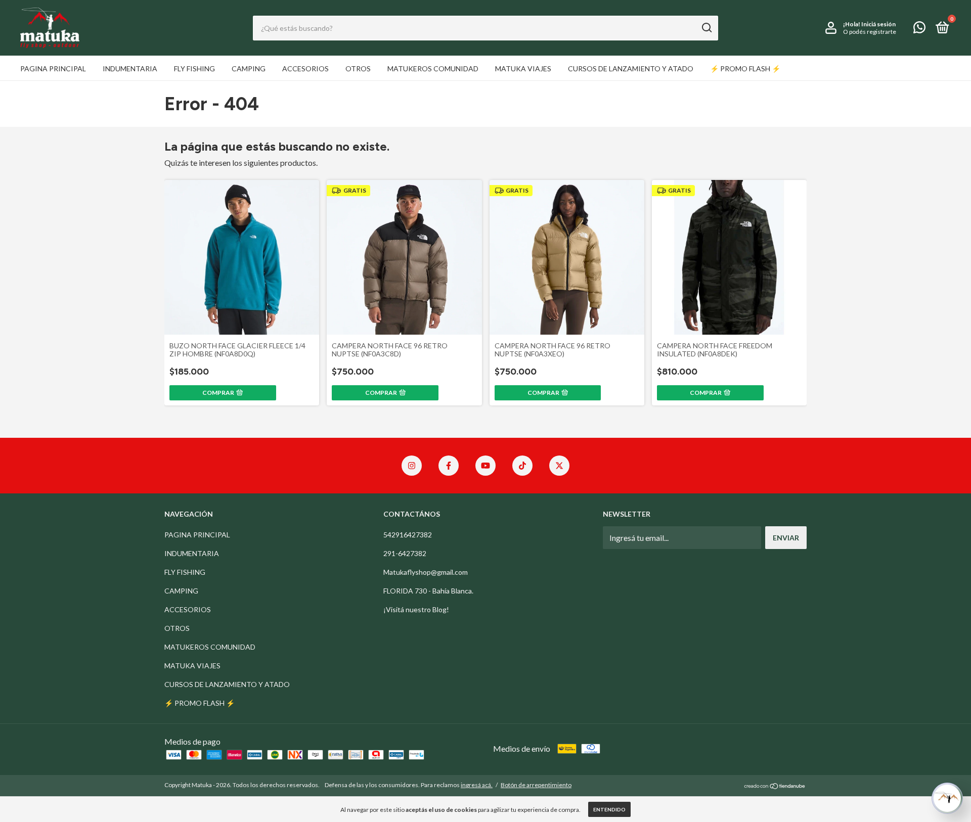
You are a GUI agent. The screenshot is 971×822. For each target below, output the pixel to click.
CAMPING (249, 68)
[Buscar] (706, 28)
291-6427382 (404, 553)
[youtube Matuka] (485, 465)
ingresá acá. (477, 785)
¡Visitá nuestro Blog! (416, 609)
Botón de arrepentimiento (536, 785)
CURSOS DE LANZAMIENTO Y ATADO (630, 68)
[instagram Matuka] (412, 465)
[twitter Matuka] (559, 465)
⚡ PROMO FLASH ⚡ (745, 68)
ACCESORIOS (305, 68)
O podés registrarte (869, 31)
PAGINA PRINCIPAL (53, 68)
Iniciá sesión (878, 24)
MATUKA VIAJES (523, 68)
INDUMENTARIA (130, 68)
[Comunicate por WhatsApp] (919, 29)
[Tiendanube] (775, 786)
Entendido (609, 809)
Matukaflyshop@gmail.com (425, 572)
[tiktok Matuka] (522, 465)
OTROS (358, 68)
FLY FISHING (194, 68)
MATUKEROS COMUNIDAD (432, 68)
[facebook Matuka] (448, 465)
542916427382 (407, 534)
